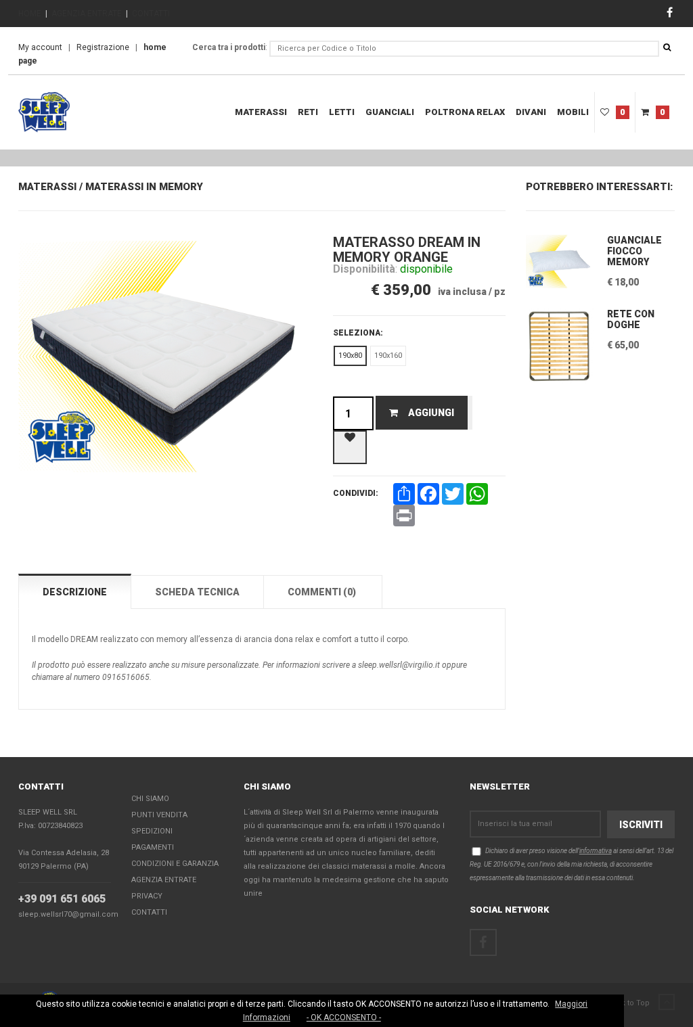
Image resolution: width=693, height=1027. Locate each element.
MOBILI (573, 112)
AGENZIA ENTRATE (86, 13)
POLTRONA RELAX (465, 112)
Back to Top (630, 1003)
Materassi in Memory (144, 187)
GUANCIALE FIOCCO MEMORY (634, 251)
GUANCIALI (389, 112)
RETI (308, 112)
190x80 (350, 355)
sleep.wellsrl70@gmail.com (68, 914)
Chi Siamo (150, 798)
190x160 (388, 355)
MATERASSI (261, 112)
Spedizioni (152, 831)
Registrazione (102, 47)
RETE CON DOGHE (630, 319)
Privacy (146, 896)
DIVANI (531, 112)
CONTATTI (151, 13)
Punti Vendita (159, 815)
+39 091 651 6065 (62, 898)
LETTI (342, 112)
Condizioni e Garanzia (175, 863)
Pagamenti (152, 847)
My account (40, 47)
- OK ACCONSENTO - (344, 1017)
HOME (29, 13)
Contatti (149, 912)
